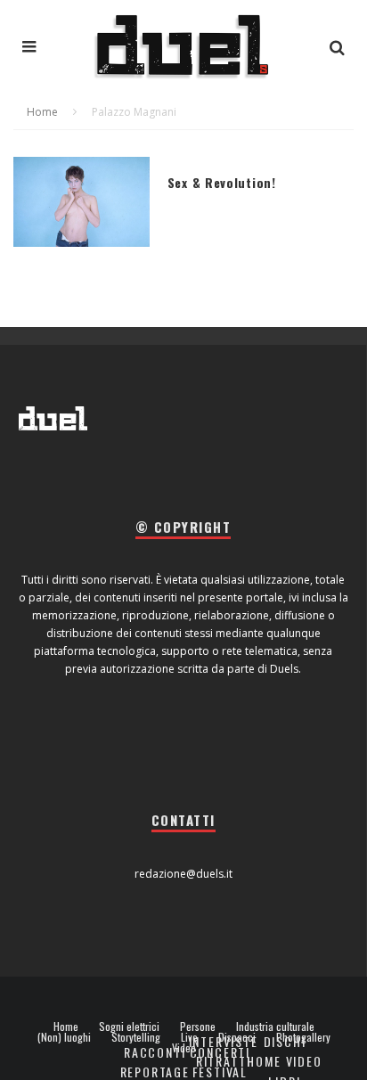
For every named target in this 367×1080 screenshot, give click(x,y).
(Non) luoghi (64, 1037)
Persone (198, 1026)
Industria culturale (275, 1026)
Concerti (220, 1052)
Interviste (223, 1041)
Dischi (285, 1041)
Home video (284, 1060)
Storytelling (135, 1037)
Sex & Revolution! (221, 182)
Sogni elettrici (129, 1026)
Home (65, 1026)
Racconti (155, 1052)
